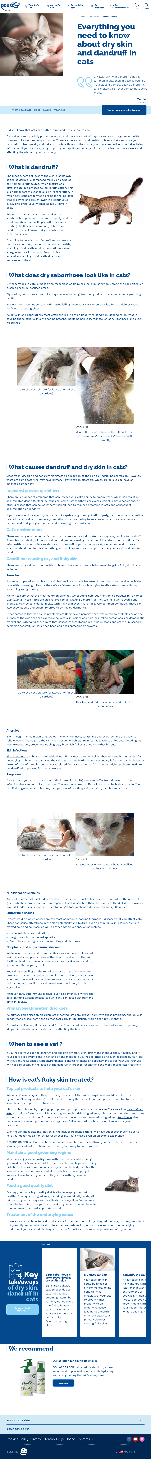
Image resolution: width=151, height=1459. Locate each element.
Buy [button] (137, 8)
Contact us (85, 1439)
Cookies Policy (17, 1439)
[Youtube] (135, 1439)
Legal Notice (65, 1439)
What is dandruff (21, 110)
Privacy (35, 1439)
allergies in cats (55, 736)
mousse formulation (69, 1142)
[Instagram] (142, 1439)
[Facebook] (129, 1439)
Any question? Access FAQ (22, 1309)
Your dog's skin (18, 1420)
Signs (37, 110)
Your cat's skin (17, 1429)
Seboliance (125, 1117)
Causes (47, 110)
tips (133, 1131)
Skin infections (16, 756)
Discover (63, 1383)
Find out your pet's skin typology (124, 110)
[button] (32, 6)
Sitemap (48, 1439)
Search (146, 8)
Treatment (59, 110)
